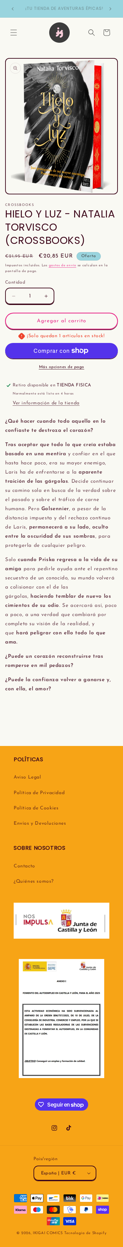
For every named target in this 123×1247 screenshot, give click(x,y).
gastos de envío (63, 265)
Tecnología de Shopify (85, 1233)
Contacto (24, 866)
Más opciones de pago (61, 367)
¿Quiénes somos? (34, 881)
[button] (13, 32)
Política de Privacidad (39, 792)
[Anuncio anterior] (12, 8)
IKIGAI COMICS (48, 1233)
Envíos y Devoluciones (40, 823)
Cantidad (15, 282)
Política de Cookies (36, 808)
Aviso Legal (27, 777)
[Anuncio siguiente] (110, 8)
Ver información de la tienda (46, 403)
